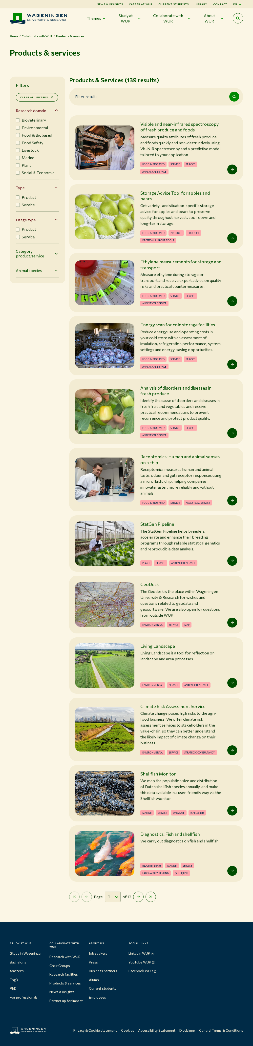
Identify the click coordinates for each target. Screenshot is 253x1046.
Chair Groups (59, 965)
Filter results (86, 96)
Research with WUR (65, 957)
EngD (14, 980)
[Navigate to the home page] (38, 18)
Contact (220, 4)
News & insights (61, 992)
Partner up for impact (66, 1001)
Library (201, 4)
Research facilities (63, 974)
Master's (17, 971)
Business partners (103, 971)
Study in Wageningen (26, 953)
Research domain (31, 110)
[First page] (74, 897)
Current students (173, 4)
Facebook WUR (140, 971)
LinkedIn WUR (139, 953)
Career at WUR (140, 4)
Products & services (65, 983)
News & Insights (110, 4)
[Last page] (151, 897)
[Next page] (138, 897)
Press (93, 962)
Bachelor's (18, 962)
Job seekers (98, 953)
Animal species (29, 270)
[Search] (234, 97)
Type (20, 187)
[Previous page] (87, 897)
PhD (13, 988)
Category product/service (30, 253)
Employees (97, 997)
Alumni (94, 980)
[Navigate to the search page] (238, 18)
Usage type (26, 219)
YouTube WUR (139, 962)
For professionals (24, 997)
